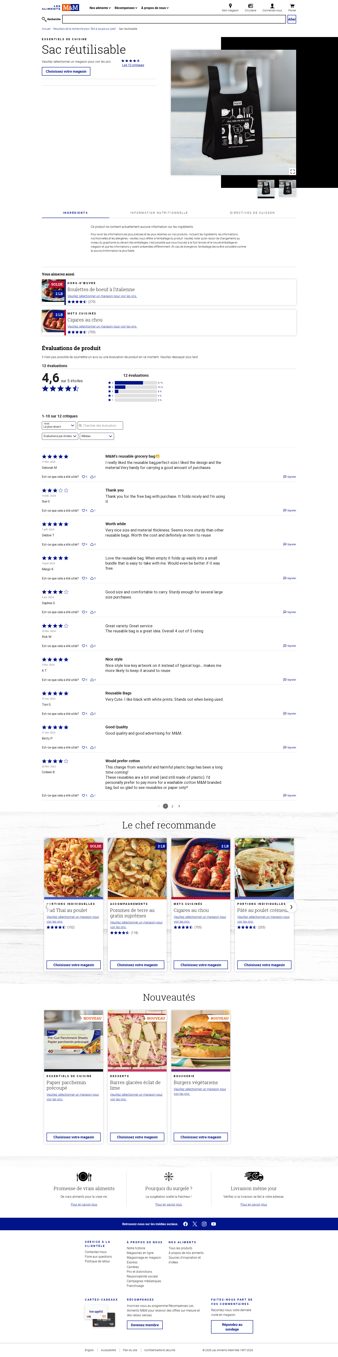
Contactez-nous (96, 1252)
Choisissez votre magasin (66, 71)
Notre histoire (136, 1248)
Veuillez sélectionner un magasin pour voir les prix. (102, 296)
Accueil (46, 29)
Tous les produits (180, 1248)
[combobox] (59, 425)
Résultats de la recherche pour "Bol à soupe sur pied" (84, 29)
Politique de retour (97, 1261)
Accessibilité (108, 1350)
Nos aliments (99, 8)
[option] (73, 907)
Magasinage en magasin (144, 1257)
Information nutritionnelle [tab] (159, 213)
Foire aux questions (98, 1256)
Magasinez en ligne (140, 1253)
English (89, 1350)
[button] (136, 383)
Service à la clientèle (97, 1244)
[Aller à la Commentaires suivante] (179, 806)
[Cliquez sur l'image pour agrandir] (233, 112)
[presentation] (75, 213)
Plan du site (130, 1350)
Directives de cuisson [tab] (252, 213)
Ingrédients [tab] (75, 213)
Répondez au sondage (232, 1327)
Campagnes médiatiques (144, 1281)
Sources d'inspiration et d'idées (185, 1259)
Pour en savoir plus (84, 1204)
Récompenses (125, 8)
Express (132, 1262)
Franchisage (135, 1286)
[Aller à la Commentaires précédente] (159, 806)
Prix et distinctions (139, 1271)
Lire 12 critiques (133, 65)
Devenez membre (145, 1325)
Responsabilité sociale (142, 1276)
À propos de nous (154, 8)
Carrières (133, 1267)
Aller (292, 19)
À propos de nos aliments (186, 1253)
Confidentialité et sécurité (159, 1350)
